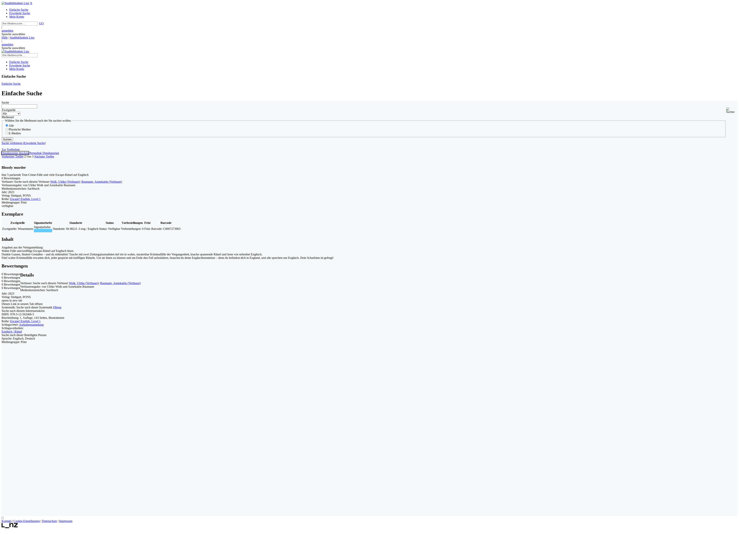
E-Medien (15, 133)
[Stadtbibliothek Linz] (15, 3)
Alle (11, 125)
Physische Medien (20, 129)
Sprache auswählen (13, 34)
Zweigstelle (9, 110)
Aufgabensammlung (31, 324)
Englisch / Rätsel (12, 331)
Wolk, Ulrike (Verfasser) (65, 181)
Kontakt (6, 521)
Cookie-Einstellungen (26, 521)
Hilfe (5, 37)
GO (41, 23)
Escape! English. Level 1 (25, 199)
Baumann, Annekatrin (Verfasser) (101, 181)
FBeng (57, 307)
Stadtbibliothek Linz (22, 37)
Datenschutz (49, 521)
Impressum (65, 521)
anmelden (7, 30)
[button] (731, 110)
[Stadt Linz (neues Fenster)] (10, 527)
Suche (5, 102)
